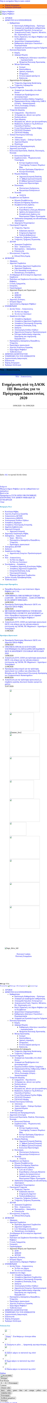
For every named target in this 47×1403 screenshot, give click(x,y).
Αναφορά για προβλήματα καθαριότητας (29, 28)
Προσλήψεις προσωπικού (19, 345)
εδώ (6, 475)
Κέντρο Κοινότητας (26, 172)
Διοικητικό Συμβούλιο (23, 244)
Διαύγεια (17, 328)
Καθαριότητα (15, 23)
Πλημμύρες (23, 74)
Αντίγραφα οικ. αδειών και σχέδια (27, 115)
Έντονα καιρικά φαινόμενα (29, 76)
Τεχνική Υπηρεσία (17, 87)
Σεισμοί (22, 67)
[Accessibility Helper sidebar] (6, 1375)
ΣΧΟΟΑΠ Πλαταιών (22, 130)
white (9, 1390)
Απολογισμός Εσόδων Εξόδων (26, 330)
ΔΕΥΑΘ (13, 242)
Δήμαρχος (13, 261)
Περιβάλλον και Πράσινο (19, 197)
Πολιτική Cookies (23, 954)
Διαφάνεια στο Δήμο (17, 316)
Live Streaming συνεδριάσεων (26, 270)
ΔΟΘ (16, 293)
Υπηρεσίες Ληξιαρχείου (23, 85)
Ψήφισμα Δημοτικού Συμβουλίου (22, 575)
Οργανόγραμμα (16, 288)
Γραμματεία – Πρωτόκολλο (25, 113)
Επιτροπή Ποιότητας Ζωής (20, 571)
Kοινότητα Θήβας (11, 512)
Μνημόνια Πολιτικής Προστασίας (32, 62)
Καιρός (17, 53)
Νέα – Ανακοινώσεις (22, 247)
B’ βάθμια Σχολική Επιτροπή (30, 181)
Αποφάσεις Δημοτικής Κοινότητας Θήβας (25, 566)
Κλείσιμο (4, 1378)
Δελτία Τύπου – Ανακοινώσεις (21, 309)
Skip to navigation (7, 1)
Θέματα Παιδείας (21, 174)
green (15, 1390)
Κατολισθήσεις (25, 69)
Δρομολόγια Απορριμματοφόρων (27, 41)
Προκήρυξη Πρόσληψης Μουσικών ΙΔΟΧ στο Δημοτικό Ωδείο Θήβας (23, 605)
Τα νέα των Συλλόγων (22, 314)
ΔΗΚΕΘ (17, 295)
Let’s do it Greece (26, 207)
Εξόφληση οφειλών (26, 231)
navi (44, 1390)
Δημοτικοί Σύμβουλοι (22, 268)
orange (31, 1390)
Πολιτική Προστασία (18, 50)
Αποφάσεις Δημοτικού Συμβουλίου (28, 321)
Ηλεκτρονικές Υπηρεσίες (19, 253)
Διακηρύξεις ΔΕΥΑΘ (13, 547)
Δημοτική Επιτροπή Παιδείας (30, 177)
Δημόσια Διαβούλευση (13, 527)
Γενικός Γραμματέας (17, 284)
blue (20, 1390)
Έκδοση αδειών (20, 117)
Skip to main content (22, 1)
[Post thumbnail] (7, 1334)
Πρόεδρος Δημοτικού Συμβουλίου (27, 266)
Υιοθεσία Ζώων (16, 352)
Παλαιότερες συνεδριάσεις (24, 273)
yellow (38, 1390)
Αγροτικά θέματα (21, 142)
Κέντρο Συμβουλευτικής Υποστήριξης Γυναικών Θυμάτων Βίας (32, 165)
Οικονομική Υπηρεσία (18, 225)
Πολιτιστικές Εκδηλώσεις (29, 188)
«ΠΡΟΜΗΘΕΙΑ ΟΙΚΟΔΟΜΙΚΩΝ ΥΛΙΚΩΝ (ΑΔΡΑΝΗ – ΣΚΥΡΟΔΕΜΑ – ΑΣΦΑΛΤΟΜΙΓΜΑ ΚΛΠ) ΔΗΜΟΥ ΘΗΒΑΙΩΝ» (25, 598)
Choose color (5, 1388)
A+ (6, 1383)
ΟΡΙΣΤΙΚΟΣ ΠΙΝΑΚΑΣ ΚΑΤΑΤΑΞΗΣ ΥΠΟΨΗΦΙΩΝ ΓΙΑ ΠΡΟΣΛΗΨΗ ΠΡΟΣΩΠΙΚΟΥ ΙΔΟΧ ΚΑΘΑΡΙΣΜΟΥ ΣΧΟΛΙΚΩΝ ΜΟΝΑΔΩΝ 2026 (25, 650)
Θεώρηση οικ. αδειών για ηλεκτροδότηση (30, 121)
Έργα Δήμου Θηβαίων (18, 350)
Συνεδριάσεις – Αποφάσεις (15, 564)
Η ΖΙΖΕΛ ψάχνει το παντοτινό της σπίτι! (20, 1353)
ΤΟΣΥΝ (22, 195)
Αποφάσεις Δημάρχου (22, 319)
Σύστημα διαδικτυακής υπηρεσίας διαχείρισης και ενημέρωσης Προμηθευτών (27, 336)
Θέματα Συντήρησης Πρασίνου (26, 202)
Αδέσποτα (18, 137)
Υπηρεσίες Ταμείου (22, 228)
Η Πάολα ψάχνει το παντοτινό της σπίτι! (20, 1369)
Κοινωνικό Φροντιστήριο (29, 183)
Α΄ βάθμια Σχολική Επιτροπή (30, 179)
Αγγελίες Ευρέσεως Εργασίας (21, 347)
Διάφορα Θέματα (21, 55)
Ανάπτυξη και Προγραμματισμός (22, 146)
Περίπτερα (18, 144)
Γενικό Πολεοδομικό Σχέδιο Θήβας (28, 128)
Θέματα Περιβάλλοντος (23, 200)
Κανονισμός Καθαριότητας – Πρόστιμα (29, 26)
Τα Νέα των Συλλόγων (18, 562)
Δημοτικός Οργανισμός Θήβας (16, 533)
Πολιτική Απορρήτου (23, 956)
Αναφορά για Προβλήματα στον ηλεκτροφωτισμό (26, 96)
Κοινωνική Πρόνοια (22, 156)
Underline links (6, 1393)
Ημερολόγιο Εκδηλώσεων (29, 190)
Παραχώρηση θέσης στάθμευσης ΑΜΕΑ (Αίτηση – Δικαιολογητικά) (30, 102)
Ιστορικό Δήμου (16, 302)
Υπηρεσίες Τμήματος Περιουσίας (27, 239)
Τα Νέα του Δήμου (21, 312)
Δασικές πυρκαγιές (26, 71)
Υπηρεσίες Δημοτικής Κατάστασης (27, 83)
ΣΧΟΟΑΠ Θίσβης (21, 132)
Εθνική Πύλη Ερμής (22, 256)
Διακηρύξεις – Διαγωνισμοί (15, 536)
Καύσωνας (23, 78)
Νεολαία (17, 193)
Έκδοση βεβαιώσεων (27, 235)
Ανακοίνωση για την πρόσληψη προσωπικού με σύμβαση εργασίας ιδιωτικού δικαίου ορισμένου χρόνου (23, 682)
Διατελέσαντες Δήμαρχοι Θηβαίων (23, 304)
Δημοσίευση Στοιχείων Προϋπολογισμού (30, 332)
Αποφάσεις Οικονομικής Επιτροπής (28, 323)
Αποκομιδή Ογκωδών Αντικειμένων (28, 30)
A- (2, 1383)
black (3, 1390)
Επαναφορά (13, 1383)
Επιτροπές (13, 286)
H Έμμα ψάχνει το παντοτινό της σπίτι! (20, 1361)
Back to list (4, 493)
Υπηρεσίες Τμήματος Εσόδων (26, 237)
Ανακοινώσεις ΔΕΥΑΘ (13, 516)
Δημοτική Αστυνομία (18, 148)
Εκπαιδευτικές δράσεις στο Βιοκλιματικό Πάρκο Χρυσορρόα (32, 215)
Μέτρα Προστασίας (22, 64)
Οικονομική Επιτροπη (18, 573)
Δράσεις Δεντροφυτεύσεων (29, 212)
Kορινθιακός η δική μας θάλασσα (32, 210)
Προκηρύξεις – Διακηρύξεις (25, 249)
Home (2, 374)
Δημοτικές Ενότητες (17, 299)
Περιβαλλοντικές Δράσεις (24, 205)
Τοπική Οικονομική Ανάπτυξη (21, 135)
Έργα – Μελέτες (16, 538)
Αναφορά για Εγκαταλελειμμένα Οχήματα (30, 48)
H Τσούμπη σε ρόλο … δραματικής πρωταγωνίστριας (25, 1345)
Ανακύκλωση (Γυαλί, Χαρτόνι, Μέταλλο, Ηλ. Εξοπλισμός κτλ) (30, 33)
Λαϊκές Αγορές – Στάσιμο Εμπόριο (27, 140)
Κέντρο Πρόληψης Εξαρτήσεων (31, 169)
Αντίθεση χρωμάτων (8, 1398)
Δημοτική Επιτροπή (12, 529)
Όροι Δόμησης (20, 119)
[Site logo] (7, 11)
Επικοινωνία (19, 251)
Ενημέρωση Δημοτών (27, 233)
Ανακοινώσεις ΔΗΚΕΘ (14, 518)
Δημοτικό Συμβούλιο (18, 263)
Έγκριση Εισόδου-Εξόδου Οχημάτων (28, 99)
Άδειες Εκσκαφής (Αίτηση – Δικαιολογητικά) (25, 107)
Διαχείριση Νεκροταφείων (24, 223)
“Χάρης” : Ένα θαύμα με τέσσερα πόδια (20, 1336)
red (26, 1390)
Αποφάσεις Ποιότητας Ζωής (25, 325)
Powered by (4, 986)
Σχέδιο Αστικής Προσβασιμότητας (18, 577)
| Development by (21, 986)
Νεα (6, 555)
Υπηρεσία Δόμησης (17, 110)
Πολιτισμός (18, 185)
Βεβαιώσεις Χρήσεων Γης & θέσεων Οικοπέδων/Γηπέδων (28, 125)
